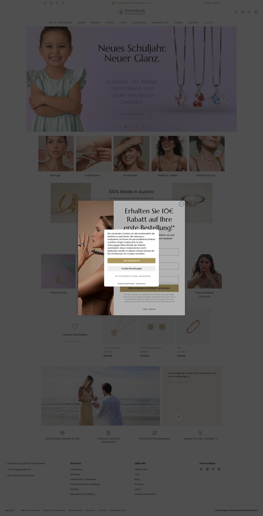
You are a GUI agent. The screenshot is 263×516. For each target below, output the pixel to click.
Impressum (141, 283)
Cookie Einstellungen (131, 268)
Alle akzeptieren (132, 260)
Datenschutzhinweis (126, 283)
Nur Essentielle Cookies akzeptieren (133, 276)
